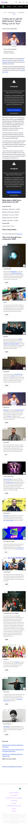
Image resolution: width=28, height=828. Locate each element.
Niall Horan (10, 62)
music (14, 14)
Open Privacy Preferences (14, 110)
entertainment (21, 12)
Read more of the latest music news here (12, 766)
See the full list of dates (8, 520)
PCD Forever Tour (9, 482)
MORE (6, 282)
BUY (6, 454)
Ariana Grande (13, 271)
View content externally (14, 113)
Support (14, 803)
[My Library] (20, 2)
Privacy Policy (14, 795)
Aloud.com (19, 234)
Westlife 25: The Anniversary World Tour (12, 343)
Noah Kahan (5, 515)
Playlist (14, 6)
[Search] (16, 2)
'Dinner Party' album (19, 410)
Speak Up (14, 811)
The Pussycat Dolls (7, 479)
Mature (12, 375)
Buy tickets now (20, 548)
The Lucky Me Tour (19, 374)
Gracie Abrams (6, 726)
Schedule (9, 6)
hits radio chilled (11, 12)
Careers (14, 808)
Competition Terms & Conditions (14, 798)
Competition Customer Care (14, 805)
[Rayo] (11, 789)
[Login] (23, 2)
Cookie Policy (14, 800)
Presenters (20, 6)
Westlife (20, 339)
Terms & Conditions (14, 792)
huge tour (17, 662)
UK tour (9, 416)
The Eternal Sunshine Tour (16, 273)
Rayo (5, 12)
